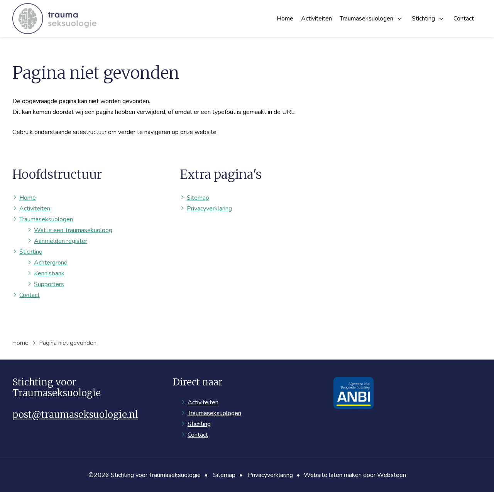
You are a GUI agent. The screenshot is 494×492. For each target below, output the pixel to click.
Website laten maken (333, 475)
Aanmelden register (60, 241)
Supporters (49, 284)
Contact (463, 18)
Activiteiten (316, 18)
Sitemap (198, 197)
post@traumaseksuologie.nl (75, 415)
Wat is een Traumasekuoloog (73, 230)
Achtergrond (51, 262)
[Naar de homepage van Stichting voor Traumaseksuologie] (54, 18)
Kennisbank (49, 273)
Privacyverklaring (209, 208)
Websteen (391, 475)
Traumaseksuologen (366, 18)
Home (285, 18)
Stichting (423, 18)
